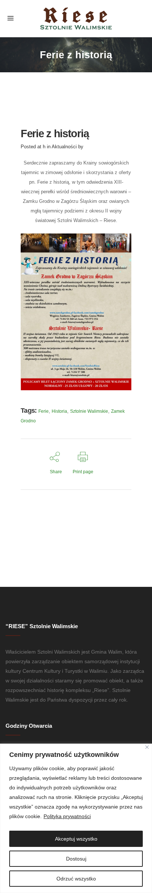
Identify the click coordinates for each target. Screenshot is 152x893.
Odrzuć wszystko (76, 879)
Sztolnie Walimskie (89, 411)
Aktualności (64, 146)
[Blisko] (147, 747)
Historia (59, 411)
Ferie (43, 411)
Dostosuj (76, 859)
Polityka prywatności (67, 816)
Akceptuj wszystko (76, 839)
